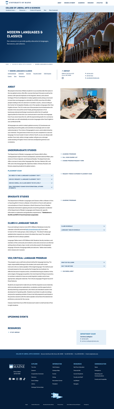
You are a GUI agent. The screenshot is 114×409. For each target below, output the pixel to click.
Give (45, 10)
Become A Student (69, 3)
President (55, 384)
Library (33, 384)
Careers (33, 370)
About (59, 3)
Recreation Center (57, 380)
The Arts (33, 367)
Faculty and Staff (78, 377)
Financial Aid (77, 370)
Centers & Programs (35, 10)
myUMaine (76, 380)
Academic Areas (10, 10)
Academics (81, 3)
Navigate (76, 384)
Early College (34, 380)
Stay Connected (53, 10)
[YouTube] (13, 379)
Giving (54, 377)
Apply (26, 404)
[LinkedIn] (21, 379)
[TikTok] (24, 379)
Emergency (98, 370)
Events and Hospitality (101, 379)
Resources (22, 10)
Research (91, 3)
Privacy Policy (60, 404)
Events (54, 374)
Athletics (100, 3)
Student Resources (35, 404)
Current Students (78, 374)
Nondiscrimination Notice (48, 404)
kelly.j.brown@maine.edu (33, 229)
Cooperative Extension (37, 374)
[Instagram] (63, 78)
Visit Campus (55, 367)
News (96, 367)
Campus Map (56, 370)
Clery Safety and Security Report (73, 404)
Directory (33, 377)
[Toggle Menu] (106, 2)
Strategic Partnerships (37, 387)
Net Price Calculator (79, 367)
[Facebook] (10, 379)
